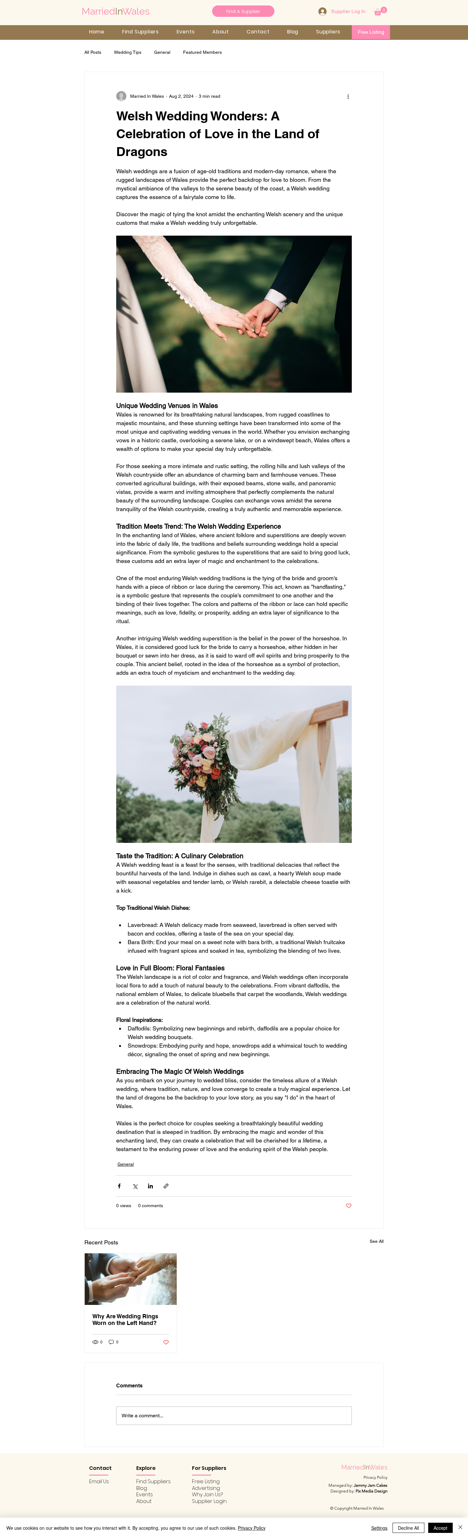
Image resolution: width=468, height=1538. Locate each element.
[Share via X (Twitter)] (135, 1186)
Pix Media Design (371, 1491)
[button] (380, 11)
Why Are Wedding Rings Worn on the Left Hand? (125, 1319)
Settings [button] (379, 1528)
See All (377, 1241)
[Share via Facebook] (119, 1186)
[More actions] (348, 96)
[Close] (460, 1528)
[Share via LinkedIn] (150, 1186)
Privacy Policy (252, 1528)
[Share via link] (166, 1186)
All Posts (92, 52)
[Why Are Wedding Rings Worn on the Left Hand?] (131, 1279)
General (162, 52)
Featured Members (202, 52)
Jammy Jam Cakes (370, 1485)
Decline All (408, 1528)
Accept (440, 1528)
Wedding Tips (127, 52)
